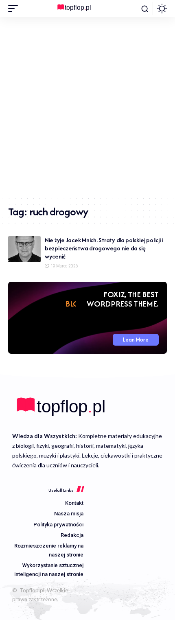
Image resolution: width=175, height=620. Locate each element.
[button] (15, 8)
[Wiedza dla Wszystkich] (87, 8)
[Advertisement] (87, 106)
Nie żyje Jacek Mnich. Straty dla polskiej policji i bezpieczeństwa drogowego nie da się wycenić (104, 248)
